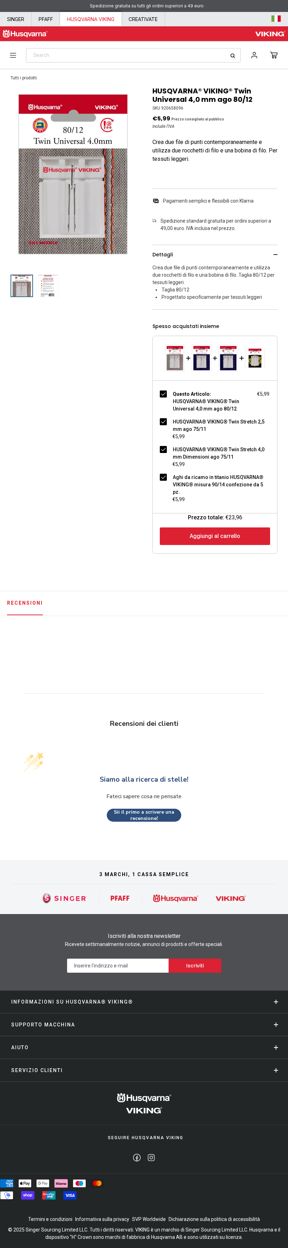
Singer (15, 19)
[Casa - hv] (144, 1103)
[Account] (254, 55)
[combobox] (133, 55)
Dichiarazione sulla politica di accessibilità (214, 1219)
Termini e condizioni (50, 1219)
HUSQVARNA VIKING (90, 19)
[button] (273, 55)
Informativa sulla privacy (102, 1219)
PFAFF (46, 19)
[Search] (235, 56)
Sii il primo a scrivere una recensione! (144, 815)
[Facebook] (137, 1157)
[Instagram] (151, 1157)
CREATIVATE (143, 19)
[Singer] (65, 898)
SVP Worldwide (149, 1219)
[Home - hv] (25, 34)
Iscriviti (195, 965)
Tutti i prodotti (24, 77)
